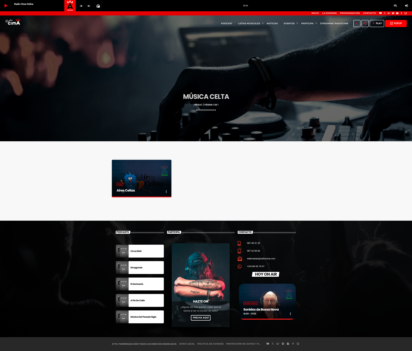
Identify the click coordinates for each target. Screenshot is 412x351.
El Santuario (137, 284)
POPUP (396, 23)
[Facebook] (401, 13)
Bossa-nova (250, 303)
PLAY (377, 23)
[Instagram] (397, 13)
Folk (120, 184)
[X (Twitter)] (384, 13)
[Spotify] (393, 13)
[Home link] (13, 23)
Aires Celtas (126, 190)
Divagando (136, 267)
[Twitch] (389, 13)
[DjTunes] (405, 13)
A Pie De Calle (138, 300)
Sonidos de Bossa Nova (260, 309)
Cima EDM (136, 251)
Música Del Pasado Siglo (143, 316)
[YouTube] (380, 13)
